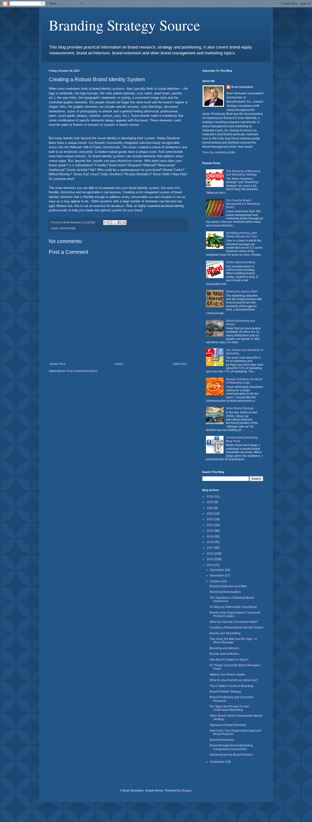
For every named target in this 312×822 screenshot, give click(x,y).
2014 (210, 565)
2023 (210, 513)
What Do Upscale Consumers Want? (234, 622)
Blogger (186, 790)
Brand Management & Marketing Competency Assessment (231, 747)
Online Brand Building (240, 262)
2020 (210, 530)
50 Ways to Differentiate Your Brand (233, 607)
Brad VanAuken (242, 87)
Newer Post (57, 364)
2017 (210, 547)
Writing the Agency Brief (241, 291)
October (215, 581)
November (217, 575)
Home (119, 364)
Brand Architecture (222, 740)
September (217, 761)
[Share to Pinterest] (124, 222)
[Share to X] (114, 222)
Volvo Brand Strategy (240, 408)
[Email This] (105, 222)
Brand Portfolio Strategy (225, 691)
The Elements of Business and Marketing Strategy (243, 172)
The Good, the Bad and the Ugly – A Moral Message (233, 640)
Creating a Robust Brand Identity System (236, 627)
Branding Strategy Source (124, 25)
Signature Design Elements (228, 725)
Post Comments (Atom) (82, 371)
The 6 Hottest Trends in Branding (231, 686)
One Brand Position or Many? (229, 659)
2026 (210, 496)
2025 (210, 502)
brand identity (68, 228)
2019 (210, 536)
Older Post (179, 364)
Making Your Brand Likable (227, 674)
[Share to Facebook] (119, 222)
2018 (210, 542)
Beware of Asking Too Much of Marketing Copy (244, 381)
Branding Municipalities (225, 592)
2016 (210, 553)
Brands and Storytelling (225, 633)
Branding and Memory (224, 648)
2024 (210, 508)
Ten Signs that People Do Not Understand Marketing (229, 708)
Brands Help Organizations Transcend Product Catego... (235, 614)
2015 (210, 559)
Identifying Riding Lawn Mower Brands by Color (241, 234)
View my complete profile (218, 152)
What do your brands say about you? (234, 680)
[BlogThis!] (110, 222)
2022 (210, 519)
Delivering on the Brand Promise (231, 754)
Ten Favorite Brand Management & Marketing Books (243, 204)
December (217, 570)
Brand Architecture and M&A (228, 586)
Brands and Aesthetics (224, 654)
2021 (210, 525)
